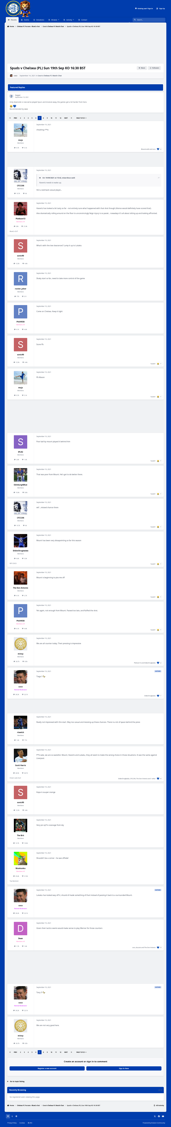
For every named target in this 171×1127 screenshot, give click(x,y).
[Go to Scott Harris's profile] (20, 755)
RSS (30, 1123)
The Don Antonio (20, 588)
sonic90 (20, 256)
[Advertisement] (85, 45)
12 (60, 118)
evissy (20, 654)
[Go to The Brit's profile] (20, 825)
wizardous (66, 178)
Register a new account (47, 1068)
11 (56, 118)
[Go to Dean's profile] (20, 928)
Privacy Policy (12, 1123)
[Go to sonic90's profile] (20, 246)
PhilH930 (21, 322)
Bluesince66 (145, 149)
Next (66, 118)
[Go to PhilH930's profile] (20, 311)
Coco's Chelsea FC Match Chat (50, 75)
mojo (20, 140)
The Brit (20, 835)
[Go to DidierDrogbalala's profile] (20, 540)
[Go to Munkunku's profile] (20, 858)
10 (51, 118)
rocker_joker (20, 289)
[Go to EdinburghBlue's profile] (20, 475)
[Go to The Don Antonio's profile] (20, 578)
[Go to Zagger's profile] (11, 96)
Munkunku (20, 868)
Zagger (18, 95)
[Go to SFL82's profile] (20, 442)
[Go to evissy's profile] (20, 643)
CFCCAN (20, 185)
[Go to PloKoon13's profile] (20, 208)
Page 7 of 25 (80, 118)
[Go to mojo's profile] (20, 130)
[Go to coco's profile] (11, 75)
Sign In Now (124, 1068)
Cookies (22, 1123)
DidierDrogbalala (20, 550)
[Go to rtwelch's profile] (20, 722)
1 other (153, 779)
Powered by (154, 1123)
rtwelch (20, 732)
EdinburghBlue (20, 485)
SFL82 (20, 452)
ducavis (138, 947)
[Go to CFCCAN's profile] (20, 175)
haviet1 (153, 364)
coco (15, 75)
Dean (20, 938)
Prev (15, 118)
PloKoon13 (20, 218)
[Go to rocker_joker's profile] (20, 278)
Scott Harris (20, 765)
